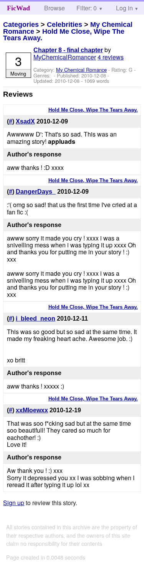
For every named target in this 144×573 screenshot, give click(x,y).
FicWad (18, 8)
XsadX (25, 121)
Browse (54, 7)
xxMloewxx (32, 410)
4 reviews (111, 57)
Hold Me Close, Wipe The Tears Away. (63, 35)
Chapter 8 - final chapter (68, 50)
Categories (21, 24)
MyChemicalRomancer (64, 57)
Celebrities (64, 24)
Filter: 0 (86, 7)
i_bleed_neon (35, 318)
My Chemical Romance (81, 69)
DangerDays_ (36, 191)
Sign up (13, 502)
